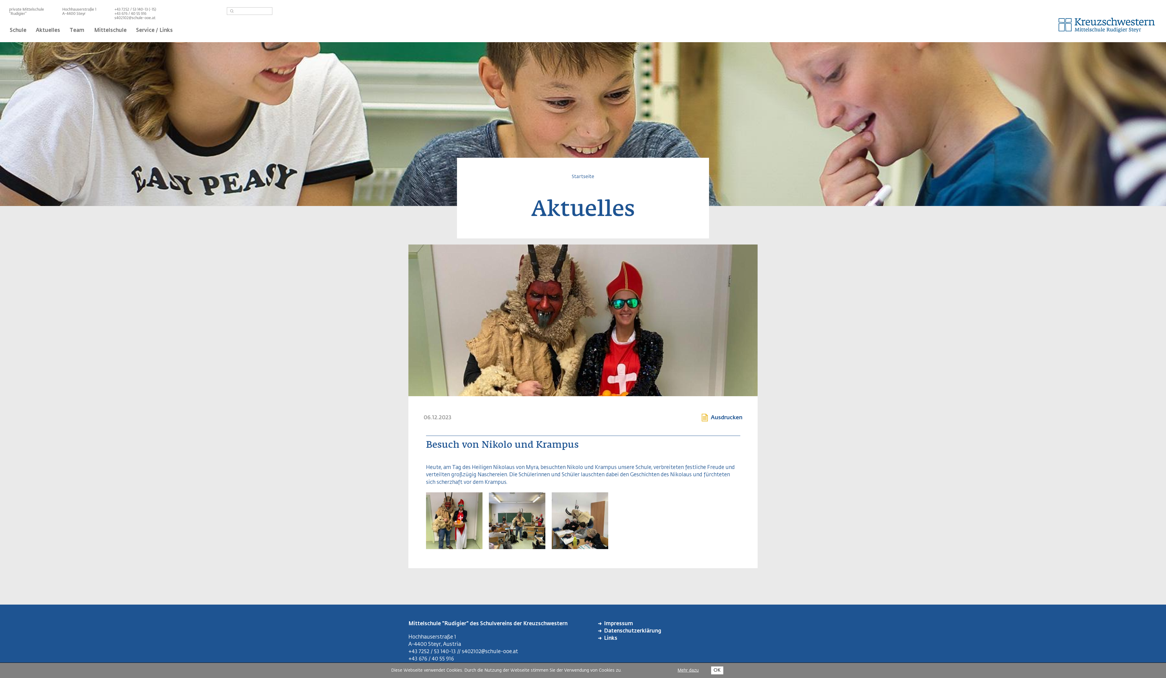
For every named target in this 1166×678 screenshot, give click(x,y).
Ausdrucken (726, 417)
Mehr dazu (688, 670)
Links (610, 638)
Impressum (618, 623)
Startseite (583, 176)
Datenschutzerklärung (632, 631)
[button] (454, 547)
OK (717, 670)
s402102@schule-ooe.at (134, 18)
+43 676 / (122, 14)
